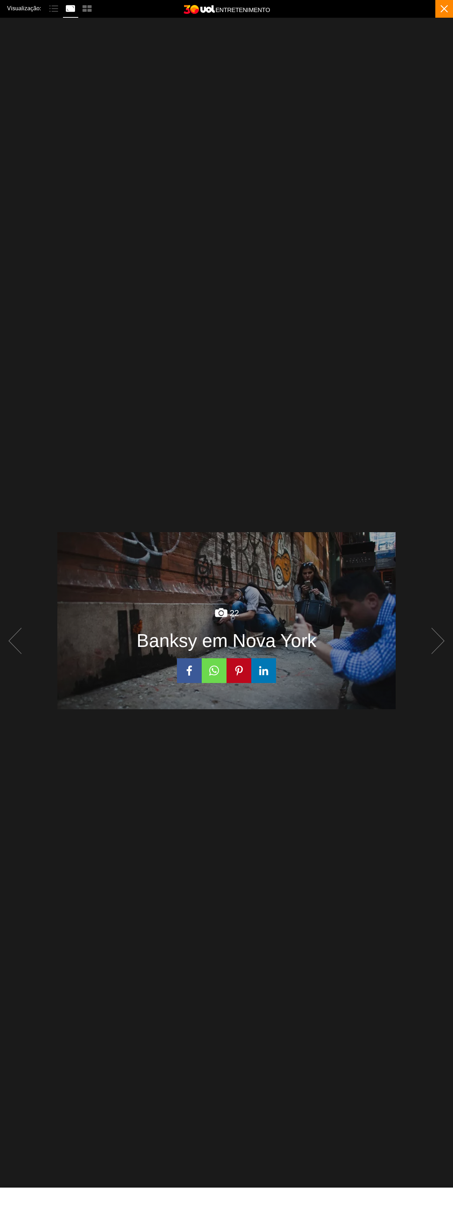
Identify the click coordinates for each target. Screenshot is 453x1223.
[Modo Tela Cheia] (71, 7)
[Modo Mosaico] (87, 7)
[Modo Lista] (54, 7)
